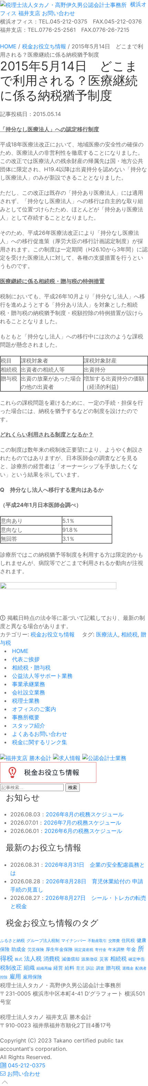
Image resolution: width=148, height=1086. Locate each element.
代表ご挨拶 (25, 659)
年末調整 (116, 949)
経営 (58, 968)
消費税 (51, 958)
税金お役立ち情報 (53, 634)
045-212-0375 (25, 1065)
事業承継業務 (27, 684)
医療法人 (107, 634)
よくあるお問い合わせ (38, 733)
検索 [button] (72, 787)
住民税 (128, 940)
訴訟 (90, 968)
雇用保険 (32, 977)
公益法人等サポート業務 (41, 675)
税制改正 (11, 967)
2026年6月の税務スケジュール (83, 830)
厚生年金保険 (59, 949)
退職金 (128, 968)
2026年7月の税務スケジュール (82, 822)
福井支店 (28, 13)
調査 (100, 968)
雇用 (15, 976)
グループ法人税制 (43, 940)
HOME (19, 650)
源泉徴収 (89, 959)
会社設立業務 (27, 692)
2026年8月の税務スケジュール (85, 814)
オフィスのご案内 (33, 708)
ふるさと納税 (12, 940)
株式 (18, 959)
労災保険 (36, 949)
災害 (103, 959)
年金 (131, 949)
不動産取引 (97, 941)
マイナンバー (73, 940)
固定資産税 (83, 949)
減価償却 (71, 959)
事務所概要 (25, 717)
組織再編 (44, 968)
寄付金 (100, 949)
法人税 (33, 958)
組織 (29, 967)
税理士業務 (25, 700)
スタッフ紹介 (27, 725)
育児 (80, 968)
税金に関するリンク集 (38, 742)
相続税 (129, 634)
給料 (69, 968)
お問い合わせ (57, 13)
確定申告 (136, 959)
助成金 (18, 949)
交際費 (114, 941)
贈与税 (113, 968)
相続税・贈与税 (30, 667)
